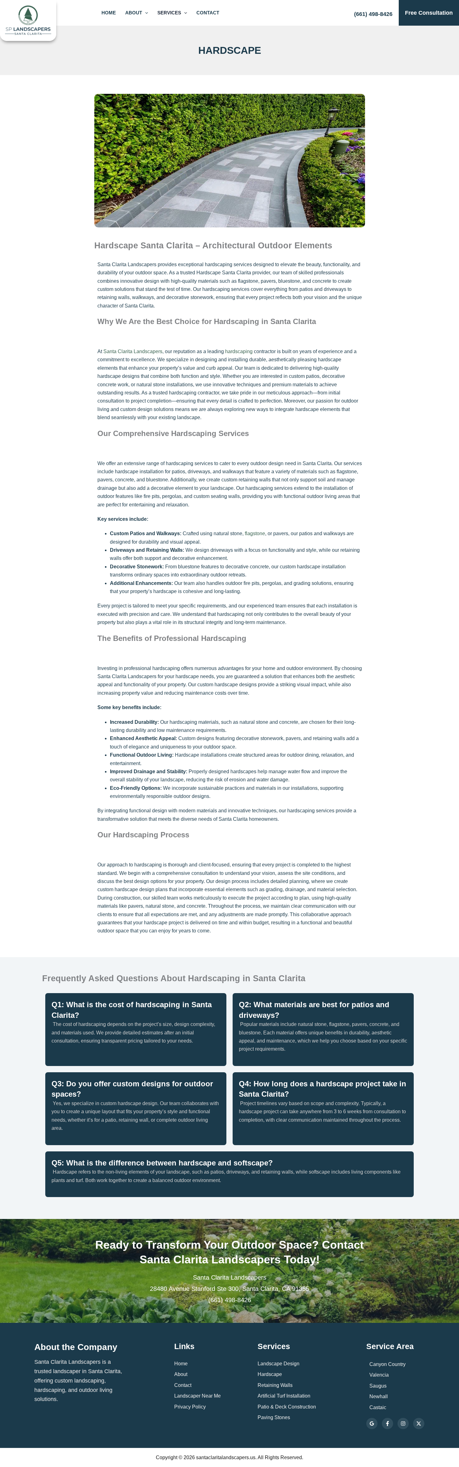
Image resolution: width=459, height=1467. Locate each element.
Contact (207, 12)
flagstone (255, 533)
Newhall (378, 1396)
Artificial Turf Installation (284, 1395)
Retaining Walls (275, 1385)
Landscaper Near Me (197, 1395)
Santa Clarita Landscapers (132, 351)
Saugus (378, 1385)
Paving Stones (274, 1417)
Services (169, 12)
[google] (372, 1423)
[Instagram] (403, 1423)
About (133, 12)
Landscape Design (278, 1363)
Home (108, 12)
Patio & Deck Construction (287, 1406)
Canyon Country (387, 1364)
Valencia (379, 1375)
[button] (145, 12)
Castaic (377, 1407)
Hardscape (270, 1374)
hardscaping (239, 351)
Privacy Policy (190, 1406)
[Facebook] (387, 1423)
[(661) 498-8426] (373, 11)
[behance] (418, 1423)
